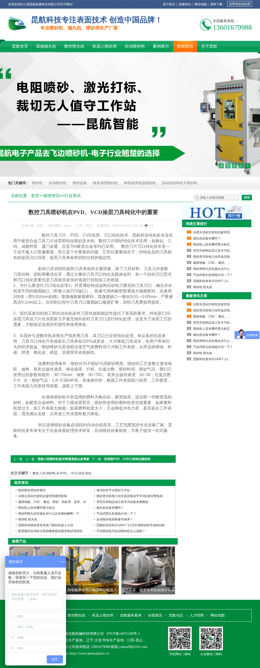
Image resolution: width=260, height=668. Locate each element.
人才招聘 (197, 615)
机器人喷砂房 (102, 615)
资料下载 (216, 4)
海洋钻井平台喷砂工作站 (113, 490)
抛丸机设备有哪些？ (110, 507)
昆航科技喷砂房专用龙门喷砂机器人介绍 (45, 525)
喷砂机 (37, 183)
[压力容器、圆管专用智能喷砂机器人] (148, 570)
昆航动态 (176, 615)
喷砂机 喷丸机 (27, 519)
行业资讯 (72, 196)
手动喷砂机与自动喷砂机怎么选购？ (120, 531)
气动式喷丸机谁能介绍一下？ (116, 513)
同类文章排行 (196, 224)
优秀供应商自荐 (239, 4)
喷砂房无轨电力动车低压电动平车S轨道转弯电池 (129, 496)
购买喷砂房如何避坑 (32, 490)
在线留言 (155, 615)
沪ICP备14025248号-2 (123, 634)
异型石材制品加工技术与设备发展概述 (122, 502)
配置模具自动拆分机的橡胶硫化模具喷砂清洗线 (50, 531)
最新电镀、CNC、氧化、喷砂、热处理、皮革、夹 (52, 502)
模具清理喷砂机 (105, 183)
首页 (35, 196)
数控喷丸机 (77, 615)
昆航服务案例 (130, 615)
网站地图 (200, 4)
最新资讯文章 (196, 296)
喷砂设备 (80, 183)
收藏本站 (185, 4)
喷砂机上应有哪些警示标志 (36, 507)
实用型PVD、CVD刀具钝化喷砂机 (127, 459)
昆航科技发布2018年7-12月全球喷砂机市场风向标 (130, 525)
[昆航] (17, 25)
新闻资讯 (52, 196)
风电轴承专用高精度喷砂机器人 (92, 590)
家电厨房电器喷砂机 (140, 183)
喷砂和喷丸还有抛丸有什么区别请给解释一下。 (50, 513)
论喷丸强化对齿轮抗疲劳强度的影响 (42, 496)
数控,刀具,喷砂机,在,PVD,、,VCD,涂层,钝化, (62, 473)
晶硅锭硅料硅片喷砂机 (180, 183)
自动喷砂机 (58, 183)
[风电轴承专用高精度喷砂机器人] (92, 570)
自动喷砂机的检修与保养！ (114, 519)
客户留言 (169, 4)
